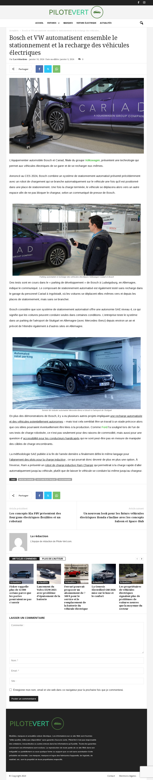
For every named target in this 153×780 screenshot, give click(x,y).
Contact (111, 775)
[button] (141, 23)
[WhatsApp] (56, 69)
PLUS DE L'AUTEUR (52, 558)
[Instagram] (144, 2)
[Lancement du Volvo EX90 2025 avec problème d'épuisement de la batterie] (49, 574)
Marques (68, 23)
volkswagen (65, 479)
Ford (104, 427)
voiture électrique (46, 479)
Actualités (106, 23)
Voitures (51, 23)
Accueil (39, 23)
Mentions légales (127, 775)
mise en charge (26, 479)
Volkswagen (92, 160)
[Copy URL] (65, 69)
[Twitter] (48, 69)
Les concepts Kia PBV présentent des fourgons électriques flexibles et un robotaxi (35, 517)
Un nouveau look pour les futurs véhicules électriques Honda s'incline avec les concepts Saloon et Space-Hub (112, 517)
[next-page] (141, 559)
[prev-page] (137, 559)
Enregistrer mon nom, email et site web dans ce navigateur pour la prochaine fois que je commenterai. (68, 689)
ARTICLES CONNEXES (24, 558)
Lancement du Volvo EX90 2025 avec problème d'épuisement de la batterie (48, 593)
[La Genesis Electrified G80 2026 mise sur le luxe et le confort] (104, 574)
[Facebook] (138, 2)
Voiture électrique (86, 23)
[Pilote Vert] (76, 12)
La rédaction (20, 59)
